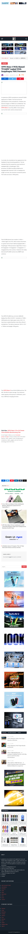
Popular (4, 732)
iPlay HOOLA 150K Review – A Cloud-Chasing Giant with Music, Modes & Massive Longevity (16, 764)
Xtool (2, 920)
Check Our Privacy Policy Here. (7, 868)
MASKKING (3, 894)
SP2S (2, 896)
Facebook (3, 874)
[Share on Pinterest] (20, 79)
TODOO (3, 899)
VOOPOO (3, 888)
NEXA (2, 892)
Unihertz (3, 915)
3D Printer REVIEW (12, 732)
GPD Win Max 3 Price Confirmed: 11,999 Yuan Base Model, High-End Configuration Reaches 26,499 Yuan (14, 526)
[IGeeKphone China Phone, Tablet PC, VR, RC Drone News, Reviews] (14, 39)
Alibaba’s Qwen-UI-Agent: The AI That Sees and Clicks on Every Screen (13, 546)
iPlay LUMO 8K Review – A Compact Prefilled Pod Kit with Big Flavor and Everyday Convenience (17, 755)
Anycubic (3, 919)
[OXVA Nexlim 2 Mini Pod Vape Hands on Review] (3, 738)
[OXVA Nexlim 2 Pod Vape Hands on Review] (3, 745)
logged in (11, 557)
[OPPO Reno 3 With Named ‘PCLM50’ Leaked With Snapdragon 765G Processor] (14, 88)
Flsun (2, 917)
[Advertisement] (14, 20)
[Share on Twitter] (12, 79)
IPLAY (2, 897)
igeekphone (17, 932)
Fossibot (3, 913)
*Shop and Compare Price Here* (8, 873)
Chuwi (2, 910)
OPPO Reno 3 (7, 390)
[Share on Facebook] (5, 79)
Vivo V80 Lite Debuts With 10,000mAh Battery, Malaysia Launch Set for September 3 (13, 505)
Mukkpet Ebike (4, 924)
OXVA (2, 890)
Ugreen (3, 926)
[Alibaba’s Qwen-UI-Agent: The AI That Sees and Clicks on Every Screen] (14, 537)
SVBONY (3, 908)
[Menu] (2, 38)
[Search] (26, 38)
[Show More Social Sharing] (25, 79)
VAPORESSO (4, 887)
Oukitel (2, 922)
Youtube (3, 876)
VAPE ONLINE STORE (6, 885)
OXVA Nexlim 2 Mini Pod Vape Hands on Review (15, 739)
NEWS (4, 63)
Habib (7, 75)
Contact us (3, 866)
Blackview (3, 912)
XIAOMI (19, 732)
